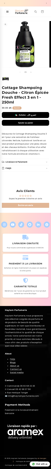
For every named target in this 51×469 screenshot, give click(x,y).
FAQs (12, 359)
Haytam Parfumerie (18, 458)
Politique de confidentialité (16, 465)
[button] (35, 11)
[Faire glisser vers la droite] (31, 72)
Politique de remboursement (27, 461)
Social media (17, 372)
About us (14, 366)
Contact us (16, 369)
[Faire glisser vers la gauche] (20, 72)
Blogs (13, 362)
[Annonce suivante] (46, 3)
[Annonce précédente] (4, 3)
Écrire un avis (25, 205)
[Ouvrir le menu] (7, 11)
